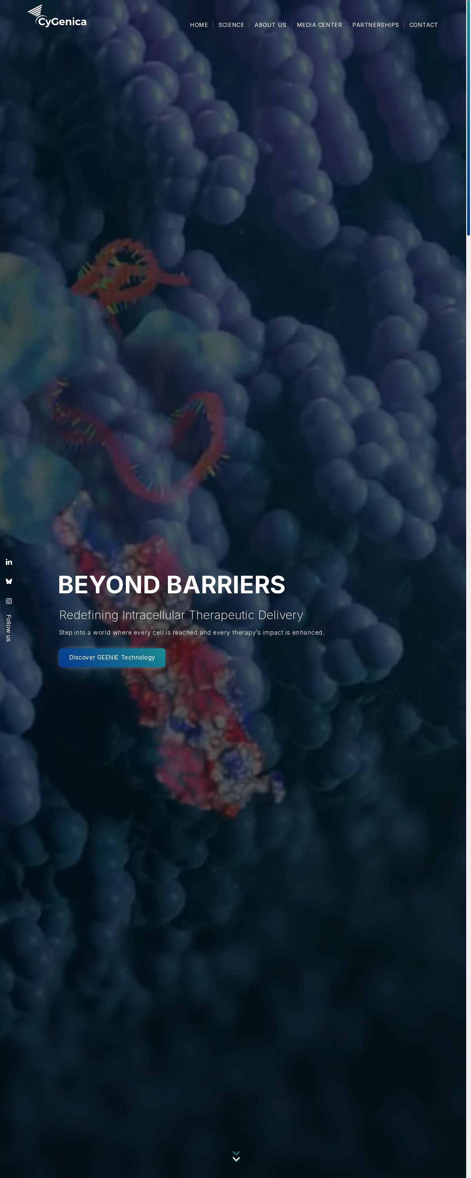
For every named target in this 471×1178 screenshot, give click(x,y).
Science (231, 24)
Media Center (319, 24)
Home (199, 24)
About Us (270, 24)
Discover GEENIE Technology (112, 657)
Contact (424, 24)
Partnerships (375, 24)
